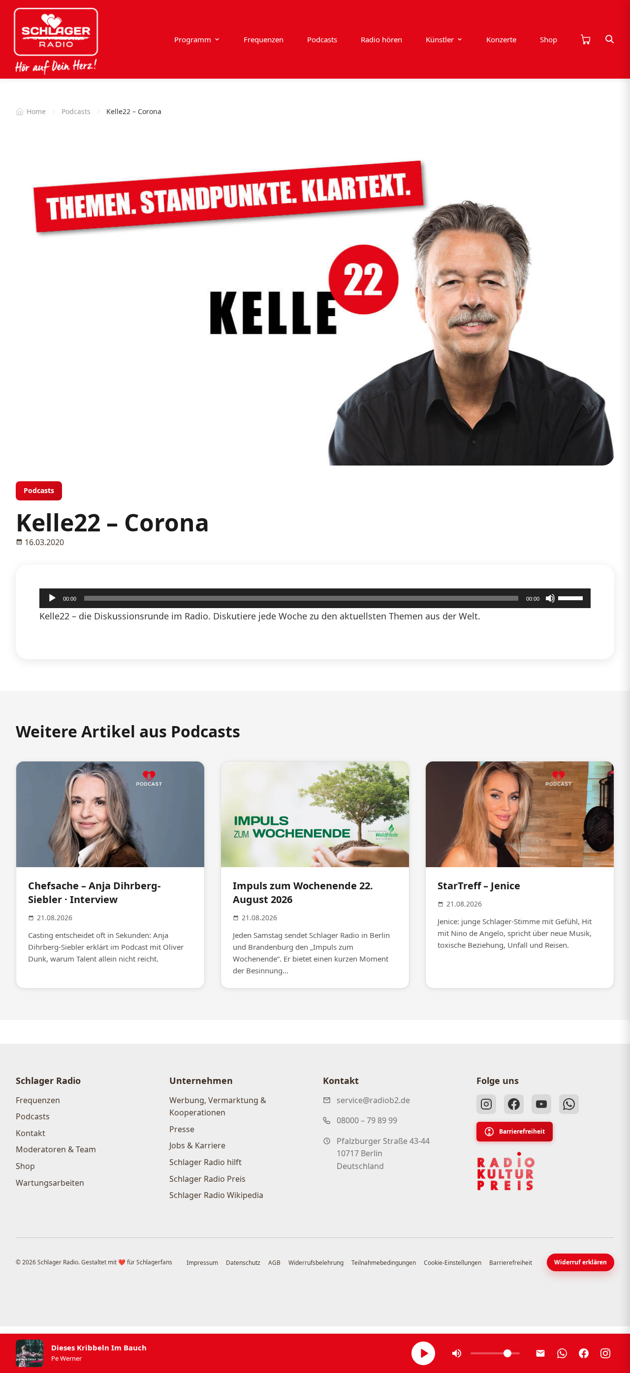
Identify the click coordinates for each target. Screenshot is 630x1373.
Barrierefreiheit (522, 1131)
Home (36, 111)
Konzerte (501, 39)
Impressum (202, 1262)
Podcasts (322, 39)
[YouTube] (541, 1104)
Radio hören (381, 39)
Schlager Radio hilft (205, 1162)
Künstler (440, 39)
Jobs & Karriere (197, 1145)
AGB (274, 1262)
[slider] (572, 597)
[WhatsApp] (569, 1104)
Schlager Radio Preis (207, 1178)
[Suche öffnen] (609, 39)
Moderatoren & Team (56, 1149)
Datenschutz (243, 1262)
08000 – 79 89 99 (367, 1120)
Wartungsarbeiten (50, 1182)
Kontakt (30, 1133)
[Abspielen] (423, 1353)
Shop (548, 39)
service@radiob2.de (373, 1100)
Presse (181, 1129)
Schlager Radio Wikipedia (216, 1195)
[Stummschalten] (550, 598)
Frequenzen (264, 39)
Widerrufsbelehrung (316, 1262)
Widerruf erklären (580, 1262)
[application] (315, 598)
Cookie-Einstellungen (452, 1262)
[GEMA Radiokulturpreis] (506, 1171)
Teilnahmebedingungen (383, 1262)
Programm (192, 39)
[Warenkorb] (585, 39)
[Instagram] (486, 1104)
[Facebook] (514, 1104)
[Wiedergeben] (52, 598)
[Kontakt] (540, 1353)
